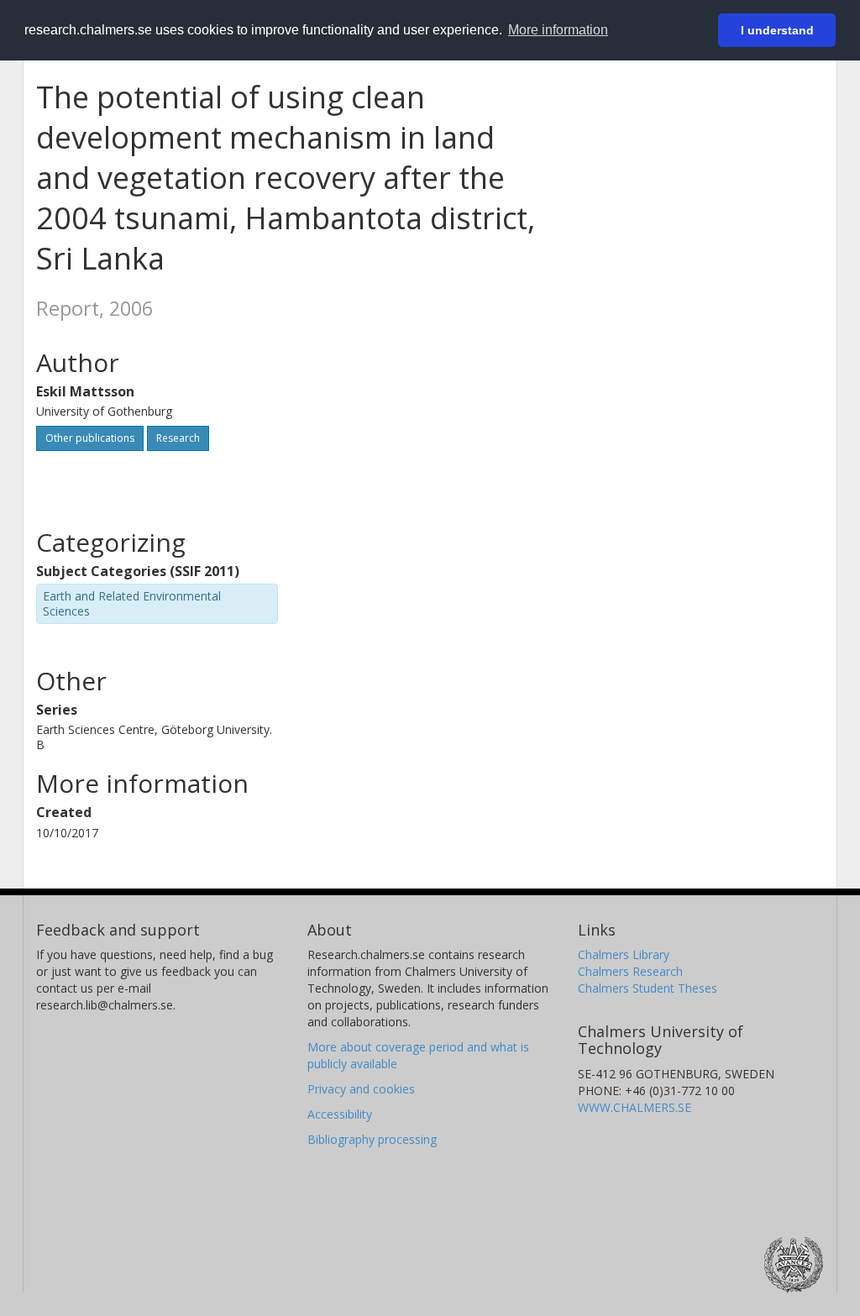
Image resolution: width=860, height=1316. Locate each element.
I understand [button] (777, 30)
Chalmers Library (623, 954)
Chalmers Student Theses (647, 988)
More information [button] (558, 30)
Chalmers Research (630, 971)
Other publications (89, 438)
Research (178, 438)
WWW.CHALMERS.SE (634, 1107)
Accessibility (339, 1114)
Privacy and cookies (361, 1089)
